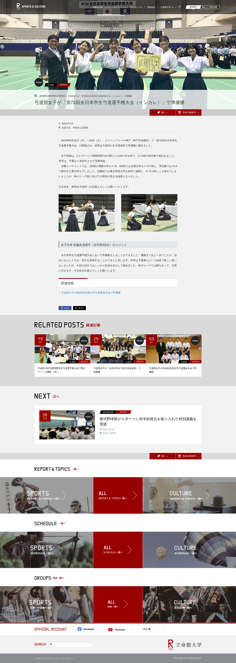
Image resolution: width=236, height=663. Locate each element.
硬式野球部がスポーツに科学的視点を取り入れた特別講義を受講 (148, 421)
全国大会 (66, 127)
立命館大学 (165, 7)
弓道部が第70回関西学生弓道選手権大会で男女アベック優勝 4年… (61, 369)
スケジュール (136, 7)
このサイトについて (44, 658)
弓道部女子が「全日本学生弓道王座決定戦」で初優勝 (117, 369)
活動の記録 (97, 7)
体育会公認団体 (80, 127)
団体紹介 (151, 7)
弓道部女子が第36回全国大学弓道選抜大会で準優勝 (91, 292)
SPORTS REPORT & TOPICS (52, 96)
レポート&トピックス (116, 7)
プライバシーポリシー (64, 658)
